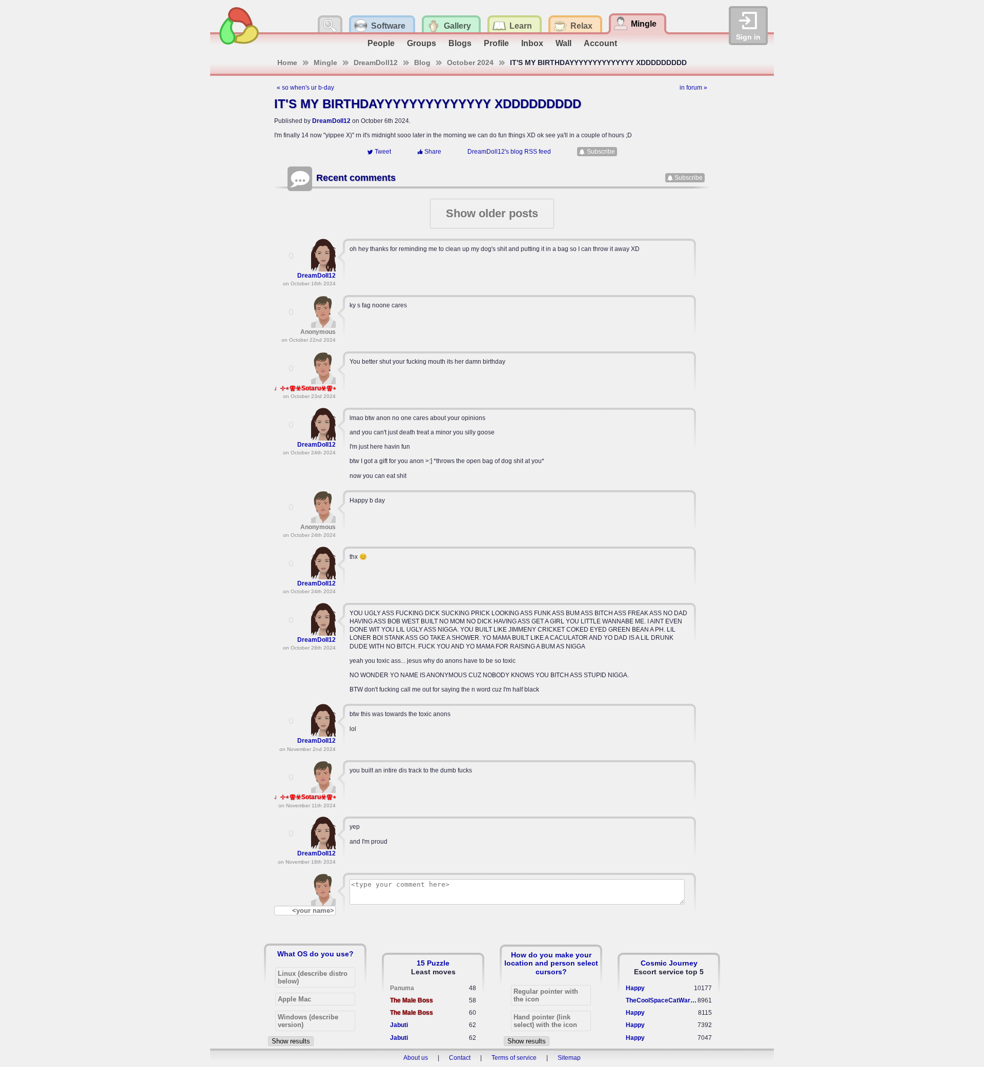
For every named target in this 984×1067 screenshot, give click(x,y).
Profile (496, 43)
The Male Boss (411, 1000)
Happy (635, 988)
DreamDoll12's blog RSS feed (509, 151)
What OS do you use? (315, 954)
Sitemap (569, 1057)
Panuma (402, 988)
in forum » (693, 87)
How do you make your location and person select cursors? (551, 963)
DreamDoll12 (376, 62)
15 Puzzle (433, 963)
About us (415, 1057)
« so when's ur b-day (305, 87)
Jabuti (399, 1025)
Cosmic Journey (669, 963)
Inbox (532, 43)
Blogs (459, 43)
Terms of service (514, 1057)
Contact (459, 1057)
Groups (421, 43)
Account (600, 43)
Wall (563, 43)
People (381, 43)
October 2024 (470, 62)
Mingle (325, 62)
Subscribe (601, 151)
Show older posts (492, 213)
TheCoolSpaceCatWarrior (662, 1000)
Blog (422, 62)
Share (432, 151)
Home (287, 62)
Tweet (383, 151)
